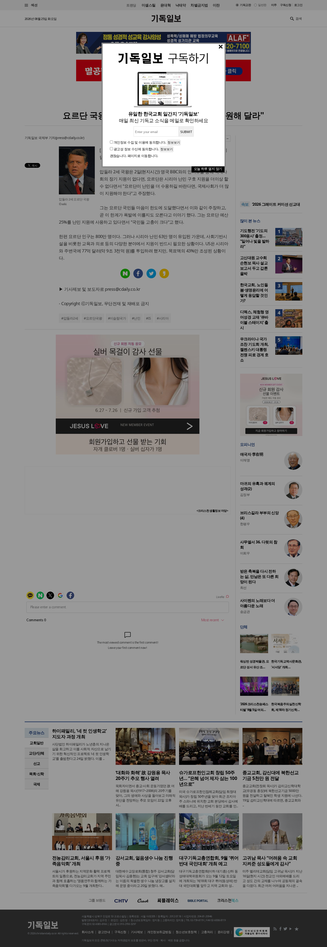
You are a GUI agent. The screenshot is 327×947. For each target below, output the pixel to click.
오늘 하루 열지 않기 (208, 168)
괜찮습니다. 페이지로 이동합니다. (134, 155)
